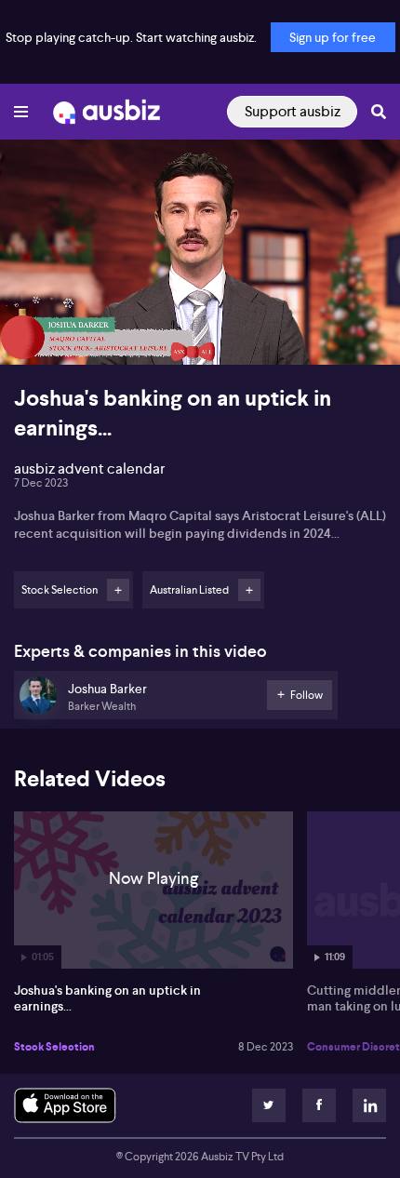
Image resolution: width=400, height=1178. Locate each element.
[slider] (200, 297)
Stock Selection (54, 1046)
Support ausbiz (292, 111)
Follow (118, 590)
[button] (33, 331)
